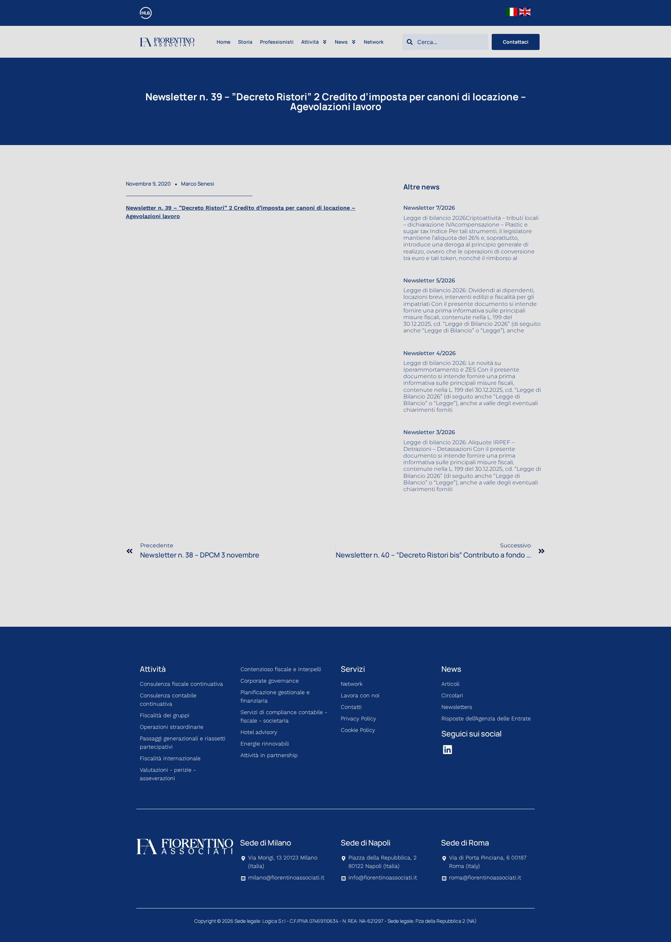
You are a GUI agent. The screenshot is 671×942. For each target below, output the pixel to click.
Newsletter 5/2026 (429, 280)
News (341, 41)
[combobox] (445, 42)
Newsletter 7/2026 (429, 207)
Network (373, 41)
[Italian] (512, 11)
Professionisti (277, 41)
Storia (245, 41)
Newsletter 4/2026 (429, 353)
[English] (525, 11)
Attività (310, 41)
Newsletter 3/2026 (429, 432)
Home (223, 41)
